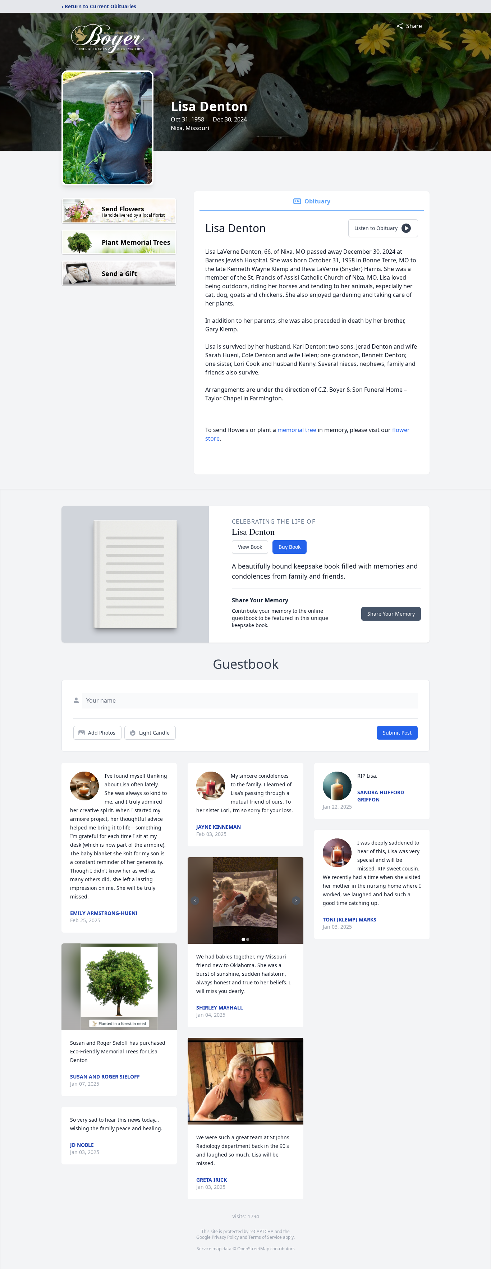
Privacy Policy (225, 1237)
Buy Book (289, 546)
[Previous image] (195, 900)
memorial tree (296, 430)
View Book (250, 546)
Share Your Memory (391, 613)
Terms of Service (265, 1237)
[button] (119, 986)
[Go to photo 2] (247, 939)
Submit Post (397, 732)
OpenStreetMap (253, 1249)
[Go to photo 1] (243, 939)
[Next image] (296, 900)
